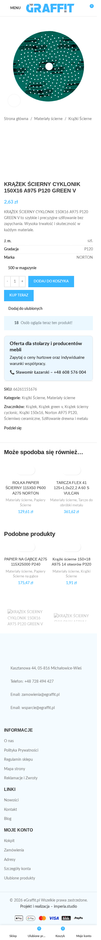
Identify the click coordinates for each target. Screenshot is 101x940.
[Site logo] (50, 8)
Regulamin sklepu (18, 760)
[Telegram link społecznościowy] (51, 428)
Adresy (9, 860)
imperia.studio (65, 907)
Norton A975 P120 (61, 413)
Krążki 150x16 (31, 413)
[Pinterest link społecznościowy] (38, 428)
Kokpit (9, 841)
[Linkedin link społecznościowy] (44, 428)
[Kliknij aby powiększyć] (14, 100)
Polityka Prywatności (21, 750)
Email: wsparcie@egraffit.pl (33, 708)
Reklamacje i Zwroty (20, 778)
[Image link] (48, 652)
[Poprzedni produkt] (7, 130)
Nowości (11, 800)
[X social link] (32, 428)
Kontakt (10, 810)
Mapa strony (14, 769)
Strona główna (16, 119)
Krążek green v (51, 407)
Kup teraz (18, 295)
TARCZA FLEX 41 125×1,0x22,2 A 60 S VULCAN (71, 487)
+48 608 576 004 (70, 372)
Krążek (31, 407)
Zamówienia (14, 850)
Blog (7, 819)
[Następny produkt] (20, 130)
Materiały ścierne (48, 119)
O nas (9, 741)
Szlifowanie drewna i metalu (65, 419)
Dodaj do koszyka (51, 281)
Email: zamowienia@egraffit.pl (35, 695)
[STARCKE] (71, 617)
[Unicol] (25, 617)
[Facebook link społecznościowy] (25, 428)
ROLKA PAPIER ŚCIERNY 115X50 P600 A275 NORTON (25, 487)
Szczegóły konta (17, 869)
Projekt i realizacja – (36, 907)
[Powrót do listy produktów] (14, 130)
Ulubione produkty (19, 878)
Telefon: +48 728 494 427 (32, 681)
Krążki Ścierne (80, 119)
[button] (21, 470)
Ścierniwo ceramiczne (22, 419)
